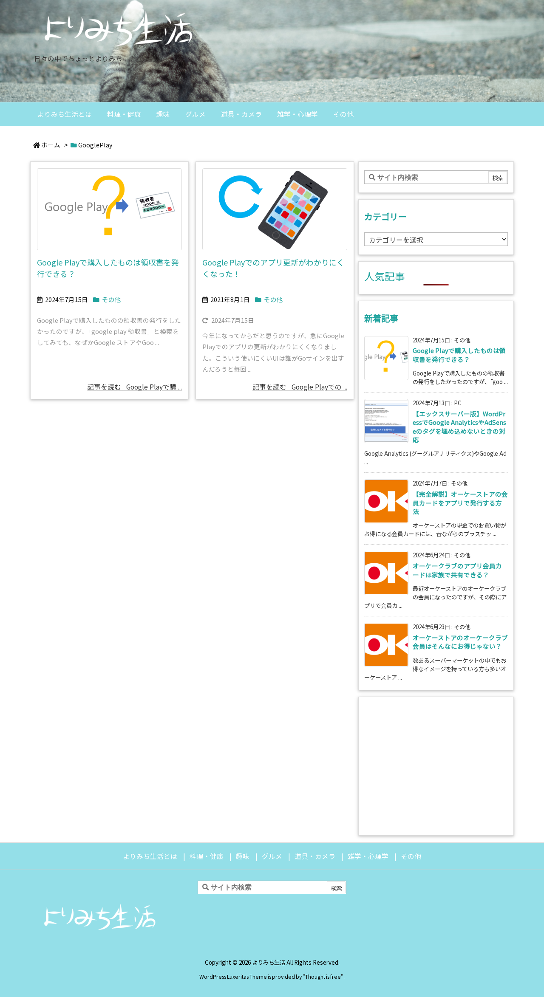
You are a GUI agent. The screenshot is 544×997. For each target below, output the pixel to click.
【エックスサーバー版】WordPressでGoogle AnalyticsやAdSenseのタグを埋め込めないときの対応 (459, 426)
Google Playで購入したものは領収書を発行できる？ (459, 354)
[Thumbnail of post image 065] (109, 209)
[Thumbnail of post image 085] (274, 209)
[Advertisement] (436, 765)
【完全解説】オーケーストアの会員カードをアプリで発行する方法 (460, 502)
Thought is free (323, 976)
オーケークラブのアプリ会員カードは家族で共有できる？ (457, 570)
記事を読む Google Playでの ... (299, 387)
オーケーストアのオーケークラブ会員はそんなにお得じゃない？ (460, 641)
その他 (111, 299)
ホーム (50, 144)
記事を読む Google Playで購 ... (134, 387)
